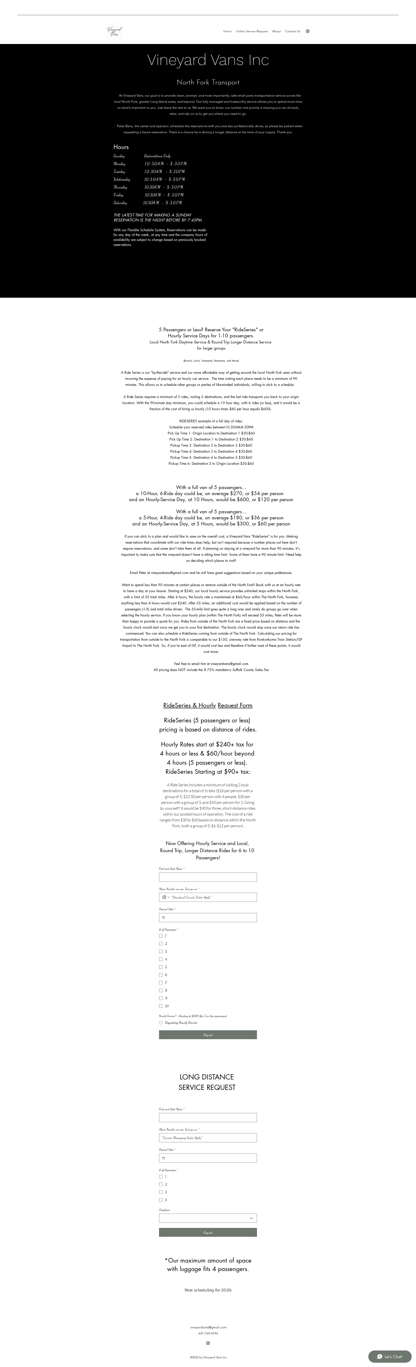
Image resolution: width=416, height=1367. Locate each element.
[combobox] (208, 1218)
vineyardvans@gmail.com (169, 573)
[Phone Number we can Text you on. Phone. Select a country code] (166, 897)
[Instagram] (308, 31)
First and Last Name (171, 868)
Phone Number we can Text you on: (179, 1129)
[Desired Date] (163, 917)
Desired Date (167, 909)
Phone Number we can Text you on (179, 889)
